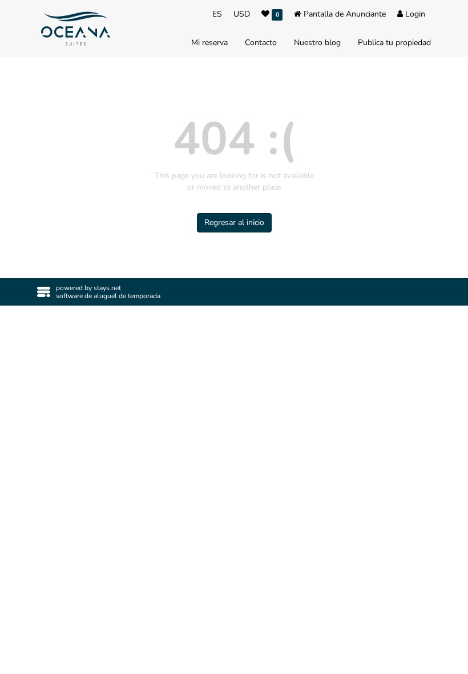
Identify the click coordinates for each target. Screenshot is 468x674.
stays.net (107, 287)
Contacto (261, 42)
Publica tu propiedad (394, 42)
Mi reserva (209, 42)
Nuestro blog (317, 42)
